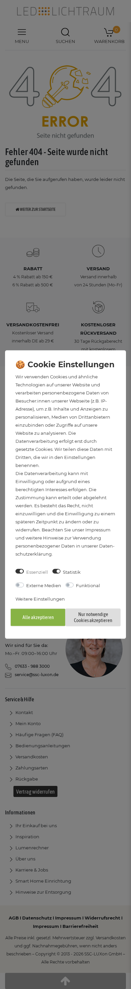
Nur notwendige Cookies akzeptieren (93, 617)
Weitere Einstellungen (40, 599)
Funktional (88, 585)
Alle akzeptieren (38, 617)
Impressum (98, 529)
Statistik (72, 571)
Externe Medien (43, 585)
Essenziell (37, 571)
